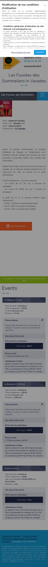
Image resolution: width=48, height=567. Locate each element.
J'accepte (40, 52)
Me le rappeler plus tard (20, 52)
